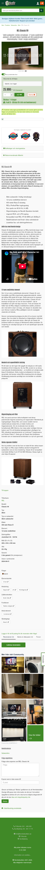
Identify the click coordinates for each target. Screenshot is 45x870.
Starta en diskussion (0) (25, 637)
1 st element (6, 614)
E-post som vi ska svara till (11, 779)
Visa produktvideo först (11, 74)
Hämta (31, 95)
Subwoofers (5, 753)
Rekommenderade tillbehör (14, 155)
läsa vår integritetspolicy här (21, 797)
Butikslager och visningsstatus (15, 148)
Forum (38, 637)
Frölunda (23, 836)
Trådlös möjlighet (8, 606)
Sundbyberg (23, 839)
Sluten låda (6, 598)
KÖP (18, 95)
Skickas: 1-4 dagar (10, 100)
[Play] (5, 66)
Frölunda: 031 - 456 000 (23, 826)
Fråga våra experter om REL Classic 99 (15, 761)
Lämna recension (13, 645)
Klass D (5, 622)
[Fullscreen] (31, 66)
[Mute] (28, 66)
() (18, 90)
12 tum (5, 582)
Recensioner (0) (8, 637)
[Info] (39, 66)
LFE (13, 590)
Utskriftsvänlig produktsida (12, 808)
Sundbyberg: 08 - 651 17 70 (23, 829)
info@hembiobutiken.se (23, 834)
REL (3, 500)
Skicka (5, 801)
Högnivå (5, 590)
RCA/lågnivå (23, 590)
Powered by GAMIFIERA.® (9, 743)
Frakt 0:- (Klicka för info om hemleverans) (20, 103)
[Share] (35, 66)
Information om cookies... (22, 855)
